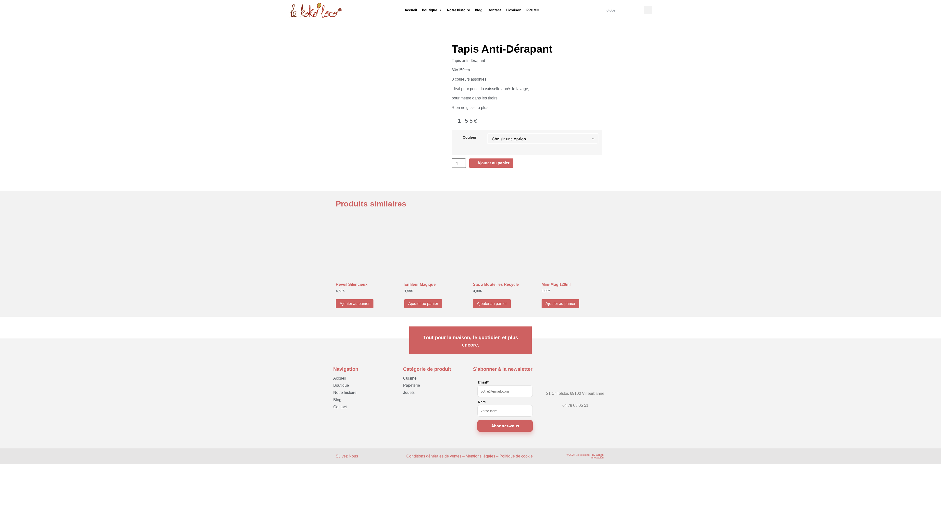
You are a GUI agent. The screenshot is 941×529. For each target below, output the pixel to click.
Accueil (411, 10)
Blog (479, 10)
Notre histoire (458, 10)
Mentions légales (480, 456)
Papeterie (411, 385)
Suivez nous (347, 456)
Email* (483, 382)
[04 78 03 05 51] (575, 400)
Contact (494, 10)
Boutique (429, 10)
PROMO (532, 10)
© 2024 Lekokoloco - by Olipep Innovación (585, 456)
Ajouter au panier (355, 303)
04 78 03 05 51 (575, 405)
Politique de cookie (516, 456)
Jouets (409, 392)
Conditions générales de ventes (433, 456)
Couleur (470, 137)
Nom (482, 402)
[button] (648, 10)
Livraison (513, 10)
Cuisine (410, 378)
